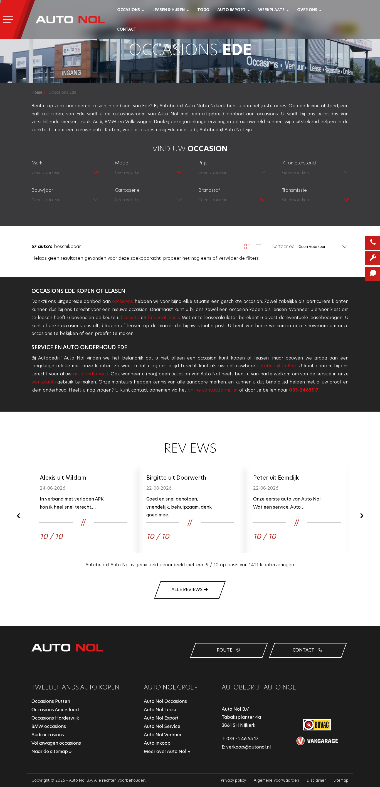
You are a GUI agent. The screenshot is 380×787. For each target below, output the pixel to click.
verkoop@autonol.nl (248, 747)
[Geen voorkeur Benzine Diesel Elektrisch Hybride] (231, 200)
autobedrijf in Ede (276, 366)
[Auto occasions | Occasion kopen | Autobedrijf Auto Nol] (144, 10)
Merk (36, 162)
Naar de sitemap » (51, 751)
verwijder (228, 258)
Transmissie (294, 190)
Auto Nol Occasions (165, 701)
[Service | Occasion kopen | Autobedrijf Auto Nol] (289, 10)
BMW (110, 121)
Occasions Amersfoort (55, 709)
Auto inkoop (157, 743)
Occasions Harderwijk (55, 718)
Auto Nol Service (162, 726)
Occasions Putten (50, 701)
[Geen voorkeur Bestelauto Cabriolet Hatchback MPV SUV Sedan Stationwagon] (148, 200)
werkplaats (43, 382)
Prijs (203, 162)
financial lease (163, 317)
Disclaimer (316, 780)
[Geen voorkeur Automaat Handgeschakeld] (315, 200)
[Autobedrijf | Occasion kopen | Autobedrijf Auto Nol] (322, 10)
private (131, 317)
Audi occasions (47, 735)
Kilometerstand (299, 162)
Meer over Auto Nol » (167, 751)
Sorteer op (283, 247)
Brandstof (209, 190)
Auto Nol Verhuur (162, 735)
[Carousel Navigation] (190, 515)
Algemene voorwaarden (276, 780)
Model (122, 162)
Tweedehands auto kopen (75, 687)
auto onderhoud (90, 374)
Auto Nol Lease (160, 709)
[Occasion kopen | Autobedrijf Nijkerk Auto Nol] (70, 19)
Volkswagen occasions (56, 743)
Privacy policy (233, 780)
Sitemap (341, 780)
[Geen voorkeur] (148, 173)
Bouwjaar (42, 190)
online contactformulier (213, 390)
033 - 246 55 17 (242, 738)
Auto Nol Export (161, 718)
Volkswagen (138, 121)
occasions (122, 301)
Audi (97, 121)
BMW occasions (48, 726)
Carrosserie (127, 190)
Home (36, 92)
